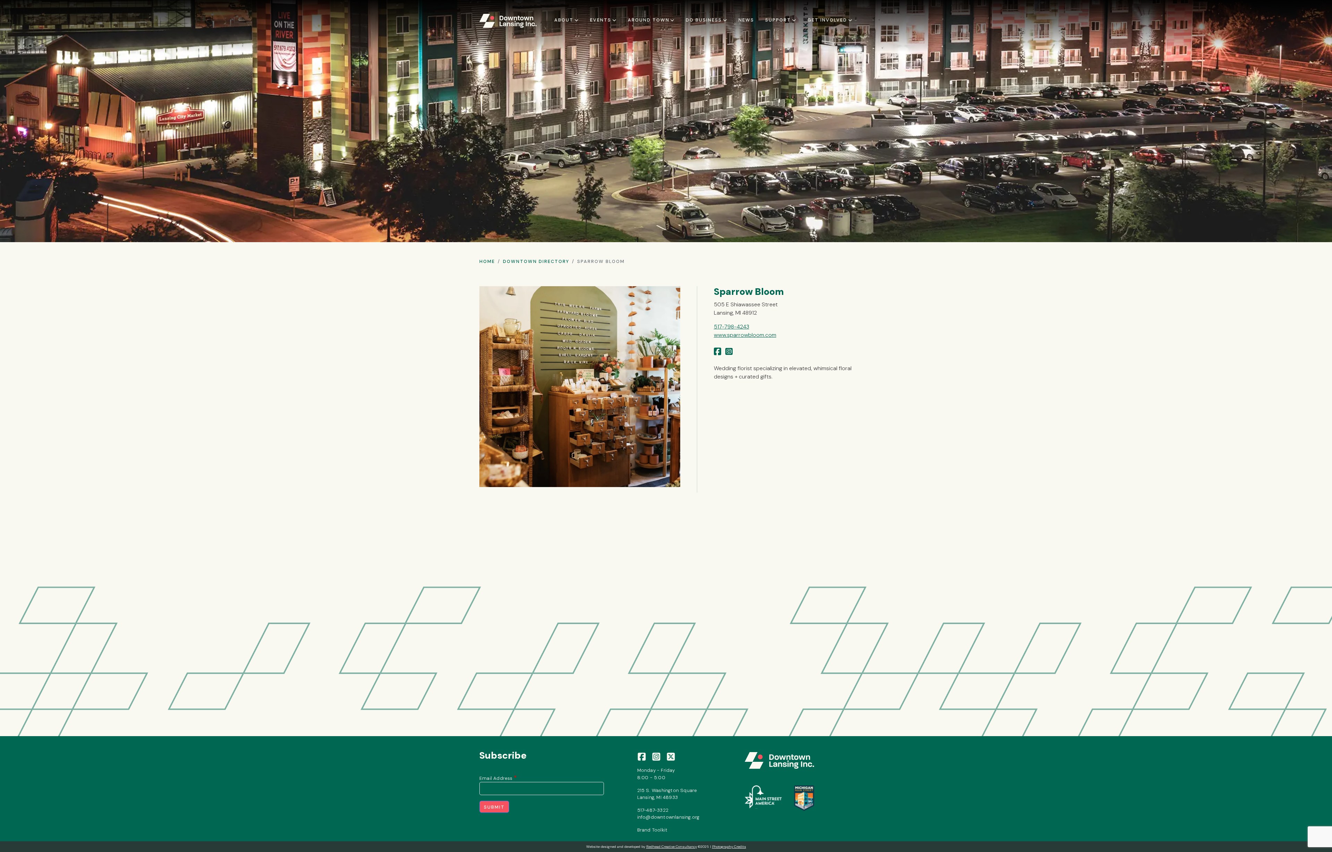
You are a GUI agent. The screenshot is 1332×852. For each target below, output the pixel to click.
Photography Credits (729, 846)
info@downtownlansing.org (668, 817)
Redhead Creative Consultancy (671, 846)
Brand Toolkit (652, 830)
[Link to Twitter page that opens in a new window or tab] (670, 756)
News (746, 20)
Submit (494, 807)
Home (487, 261)
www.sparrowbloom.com (745, 335)
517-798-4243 (731, 326)
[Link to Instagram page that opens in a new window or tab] (729, 351)
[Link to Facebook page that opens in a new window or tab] (717, 351)
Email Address (496, 778)
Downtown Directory (536, 261)
